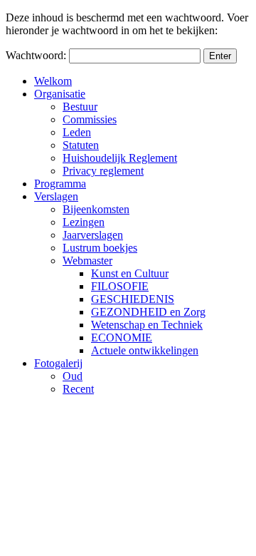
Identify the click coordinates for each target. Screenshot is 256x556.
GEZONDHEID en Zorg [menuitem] (148, 312)
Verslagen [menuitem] (56, 196)
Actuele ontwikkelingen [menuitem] (144, 350)
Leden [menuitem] (77, 132)
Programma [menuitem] (60, 183)
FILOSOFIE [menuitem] (120, 286)
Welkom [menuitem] (53, 81)
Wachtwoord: (37, 55)
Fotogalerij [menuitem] (58, 363)
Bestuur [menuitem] (80, 107)
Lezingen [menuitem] (84, 222)
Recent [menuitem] (78, 389)
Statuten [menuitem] (81, 145)
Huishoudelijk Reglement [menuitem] (120, 158)
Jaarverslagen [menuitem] (93, 235)
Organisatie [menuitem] (59, 94)
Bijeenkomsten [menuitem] (96, 209)
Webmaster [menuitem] (87, 260)
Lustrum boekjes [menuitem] (100, 248)
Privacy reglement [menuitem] (103, 171)
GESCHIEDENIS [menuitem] (132, 299)
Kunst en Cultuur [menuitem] (130, 273)
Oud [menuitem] (72, 376)
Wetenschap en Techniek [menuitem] (147, 325)
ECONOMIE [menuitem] (121, 337)
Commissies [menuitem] (90, 119)
